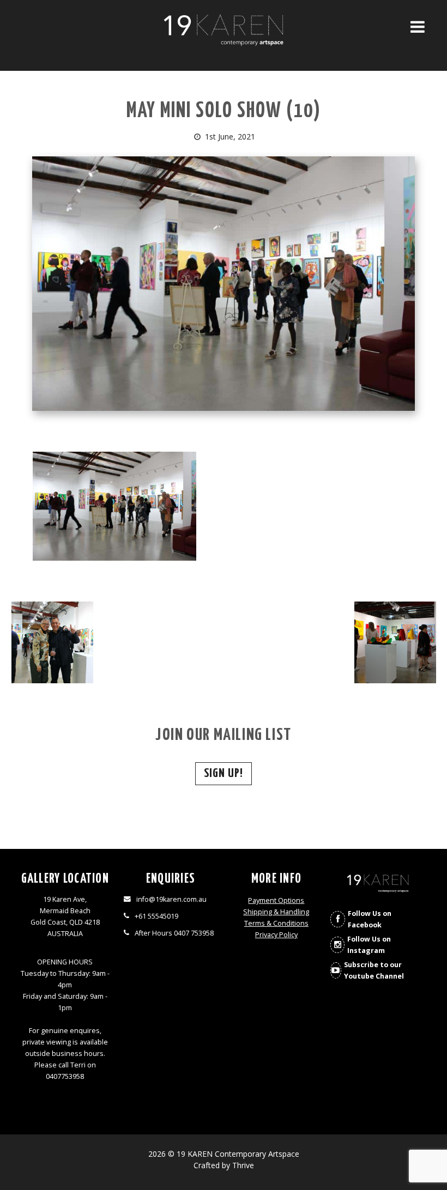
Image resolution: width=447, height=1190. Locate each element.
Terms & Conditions (276, 923)
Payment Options (276, 900)
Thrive (243, 1165)
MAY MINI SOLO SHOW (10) (223, 111)
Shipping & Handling (276, 911)
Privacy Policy (276, 934)
